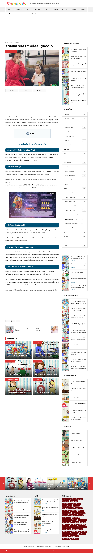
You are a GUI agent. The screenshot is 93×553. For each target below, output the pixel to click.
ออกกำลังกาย (77, 529)
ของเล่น (73, 501)
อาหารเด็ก (37, 9)
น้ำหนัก (73, 515)
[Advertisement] (46, 27)
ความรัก (76, 503)
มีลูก (83, 522)
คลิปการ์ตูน (64, 9)
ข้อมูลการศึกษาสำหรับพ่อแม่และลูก (61, 546)
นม (74, 513)
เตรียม (83, 531)
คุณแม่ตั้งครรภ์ (68, 508)
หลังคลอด (67, 529)
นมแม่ (37, 342)
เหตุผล (66, 536)
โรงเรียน (66, 538)
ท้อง (80, 510)
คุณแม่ (76, 506)
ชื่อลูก (37, 379)
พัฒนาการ (67, 522)
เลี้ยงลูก (10, 9)
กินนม (66, 501)
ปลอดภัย (76, 517)
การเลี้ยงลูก (78, 499)
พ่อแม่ (76, 522)
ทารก (65, 510)
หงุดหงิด (82, 527)
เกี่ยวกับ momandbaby (29, 546)
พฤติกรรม (82, 520)
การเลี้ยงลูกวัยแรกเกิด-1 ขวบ (12, 379)
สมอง (65, 524)
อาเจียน (75, 531)
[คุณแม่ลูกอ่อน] (16, 3)
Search (67, 2)
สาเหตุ (66, 527)
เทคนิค (66, 534)
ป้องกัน (66, 520)
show (36, 133)
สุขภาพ (74, 527)
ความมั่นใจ (67, 503)
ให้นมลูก (75, 538)
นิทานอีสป (83, 9)
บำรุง (80, 515)
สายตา (82, 524)
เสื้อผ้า (82, 534)
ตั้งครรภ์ (78, 508)
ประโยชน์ (67, 517)
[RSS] (6, 551)
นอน (65, 515)
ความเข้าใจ (67, 506)
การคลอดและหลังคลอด (11, 51)
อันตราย (66, 531)
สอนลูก (73, 524)
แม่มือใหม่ (74, 536)
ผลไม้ (74, 520)
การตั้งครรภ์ (19, 9)
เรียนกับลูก (73, 9)
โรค (46, 9)
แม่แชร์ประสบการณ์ (28, 10)
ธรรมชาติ (67, 513)
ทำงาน (73, 510)
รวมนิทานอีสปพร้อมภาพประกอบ (43, 546)
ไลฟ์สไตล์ (55, 9)
